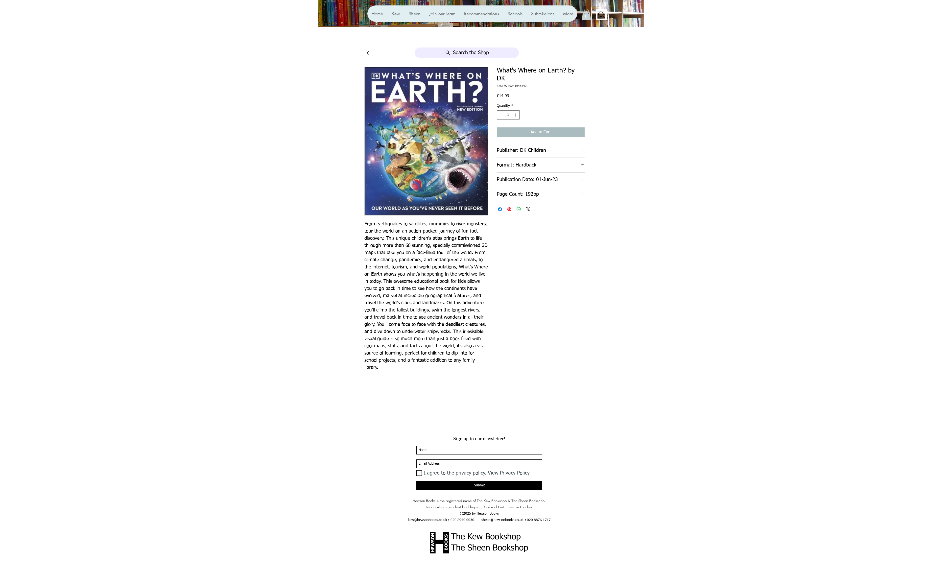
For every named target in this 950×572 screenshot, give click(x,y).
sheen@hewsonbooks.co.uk (502, 520)
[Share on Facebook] (500, 209)
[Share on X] (528, 209)
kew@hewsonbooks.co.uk (427, 520)
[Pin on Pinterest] (509, 209)
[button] (481, 13)
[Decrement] (501, 115)
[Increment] (516, 115)
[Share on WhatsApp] (519, 209)
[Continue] (368, 53)
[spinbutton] (508, 115)
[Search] (601, 14)
